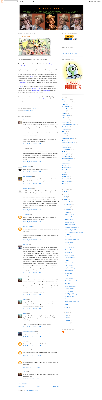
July (67, 307)
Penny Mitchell (27, 166)
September (69, 209)
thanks (64, 152)
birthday (64, 172)
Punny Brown (69, 252)
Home (38, 386)
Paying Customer (69, 257)
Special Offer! (69, 273)
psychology (65, 140)
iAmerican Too (69, 217)
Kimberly (25, 120)
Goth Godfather (69, 278)
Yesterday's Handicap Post (72, 227)
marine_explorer (27, 360)
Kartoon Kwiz (65, 179)
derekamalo (26, 244)
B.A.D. (24, 371)
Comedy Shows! (69, 250)
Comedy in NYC (69, 222)
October (68, 207)
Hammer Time (69, 237)
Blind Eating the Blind (71, 230)
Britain (21, 86)
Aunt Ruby (43, 99)
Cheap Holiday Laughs (71, 281)
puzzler (64, 183)
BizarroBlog (51, 8)
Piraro (66, 332)
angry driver (46, 90)
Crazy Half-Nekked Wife (68, 124)
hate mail (64, 165)
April (67, 315)
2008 (65, 199)
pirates (64, 174)
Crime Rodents (69, 263)
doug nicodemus (27, 176)
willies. (31, 76)
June (67, 310)
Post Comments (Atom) (32, 390)
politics (64, 131)
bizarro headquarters (67, 158)
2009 (65, 197)
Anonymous (26, 214)
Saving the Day (69, 291)
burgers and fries (36, 90)
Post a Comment (22, 383)
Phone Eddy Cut (69, 245)
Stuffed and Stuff (24, 36)
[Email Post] (38, 108)
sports (63, 145)
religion (64, 118)
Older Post (56, 386)
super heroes (65, 147)
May (67, 312)
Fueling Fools (69, 242)
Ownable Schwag (66, 149)
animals (64, 113)
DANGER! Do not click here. (69, 53)
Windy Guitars (69, 219)
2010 (65, 194)
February (68, 320)
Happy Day (68, 260)
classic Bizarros (66, 109)
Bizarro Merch (66, 170)
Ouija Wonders (69, 265)
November (69, 204)
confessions (65, 120)
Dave (24, 341)
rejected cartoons (66, 181)
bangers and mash (35, 88)
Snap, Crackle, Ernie (70, 286)
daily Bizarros (28, 110)
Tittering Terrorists (70, 224)
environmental (66, 161)
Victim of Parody (69, 214)
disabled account (27, 226)
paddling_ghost (27, 188)
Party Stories (65, 127)
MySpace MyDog (70, 268)
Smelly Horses (69, 270)
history (64, 136)
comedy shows (66, 115)
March (67, 318)
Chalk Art (67, 276)
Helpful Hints (65, 106)
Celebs (64, 133)
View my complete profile (70, 335)
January (68, 323)
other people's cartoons (68, 138)
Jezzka (24, 277)
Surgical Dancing (70, 247)
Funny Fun (65, 104)
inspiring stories (66, 167)
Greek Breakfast (69, 255)
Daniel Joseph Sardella (29, 331)
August (68, 212)
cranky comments (66, 102)
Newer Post (21, 386)
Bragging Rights (66, 154)
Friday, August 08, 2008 (32, 379)
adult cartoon (65, 163)
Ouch (66, 304)
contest (64, 111)
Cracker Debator (69, 288)
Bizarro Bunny (22, 82)
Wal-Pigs (67, 283)
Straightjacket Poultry (71, 294)
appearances (65, 122)
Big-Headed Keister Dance (72, 239)
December (68, 202)
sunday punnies (66, 156)
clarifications (65, 129)
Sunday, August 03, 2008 (32, 144)
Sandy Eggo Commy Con (72, 301)
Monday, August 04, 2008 (32, 336)
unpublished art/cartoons (68, 143)
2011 (65, 192)
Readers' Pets (65, 176)
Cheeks (67, 299)
